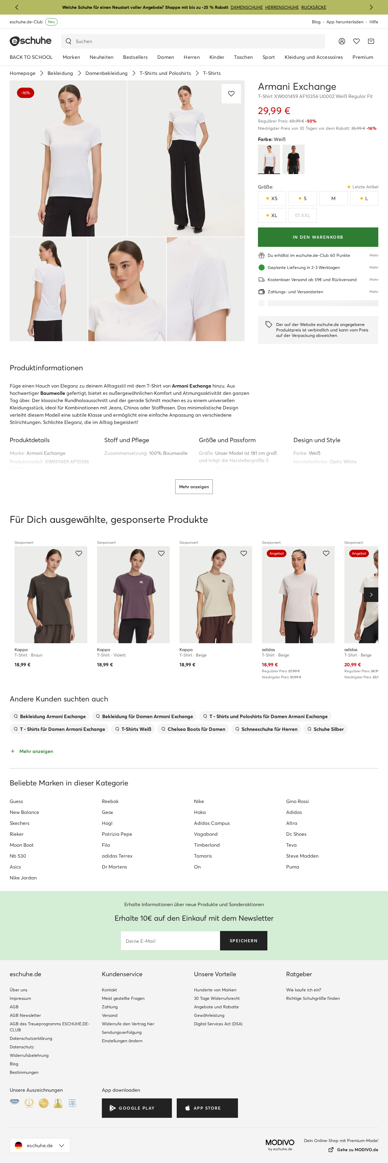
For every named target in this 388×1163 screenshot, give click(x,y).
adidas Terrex (117, 856)
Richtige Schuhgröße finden (313, 998)
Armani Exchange (45, 453)
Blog (316, 22)
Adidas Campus (212, 823)
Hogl (107, 823)
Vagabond (206, 834)
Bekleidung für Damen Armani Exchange (147, 716)
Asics (15, 867)
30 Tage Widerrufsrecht (217, 998)
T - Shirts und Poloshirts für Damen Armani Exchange (268, 716)
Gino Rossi (297, 801)
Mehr (374, 255)
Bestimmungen (24, 1072)
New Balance (24, 812)
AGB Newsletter (25, 1015)
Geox (107, 812)
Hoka (200, 812)
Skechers (19, 823)
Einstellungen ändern (122, 1041)
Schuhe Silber (329, 729)
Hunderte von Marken (215, 990)
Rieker (17, 834)
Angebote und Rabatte (216, 1007)
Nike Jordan (23, 878)
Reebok (110, 801)
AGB (14, 1007)
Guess (16, 801)
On (197, 867)
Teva (291, 845)
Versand (110, 1015)
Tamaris (203, 856)
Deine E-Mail (141, 941)
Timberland (207, 845)
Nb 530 (18, 856)
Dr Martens (114, 867)
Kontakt (109, 990)
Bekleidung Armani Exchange (53, 716)
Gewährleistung (209, 1015)
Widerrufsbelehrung (29, 1055)
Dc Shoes (296, 834)
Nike (199, 801)
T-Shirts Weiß (136, 729)
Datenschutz (22, 1047)
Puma (292, 867)
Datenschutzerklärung (31, 1038)
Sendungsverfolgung (122, 1032)
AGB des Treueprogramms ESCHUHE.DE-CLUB (50, 1027)
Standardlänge (232, 469)
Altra (291, 823)
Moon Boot (22, 845)
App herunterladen (344, 22)
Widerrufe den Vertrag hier (128, 1024)
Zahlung (110, 1007)
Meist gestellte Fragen (123, 998)
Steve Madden (302, 856)
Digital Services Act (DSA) (218, 1024)
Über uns (18, 990)
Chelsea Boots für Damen (196, 729)
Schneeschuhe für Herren (269, 729)
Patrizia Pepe (117, 834)
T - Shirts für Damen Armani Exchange (62, 729)
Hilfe (374, 22)
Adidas (294, 812)
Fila (106, 845)
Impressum (20, 998)
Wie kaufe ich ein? (303, 990)
